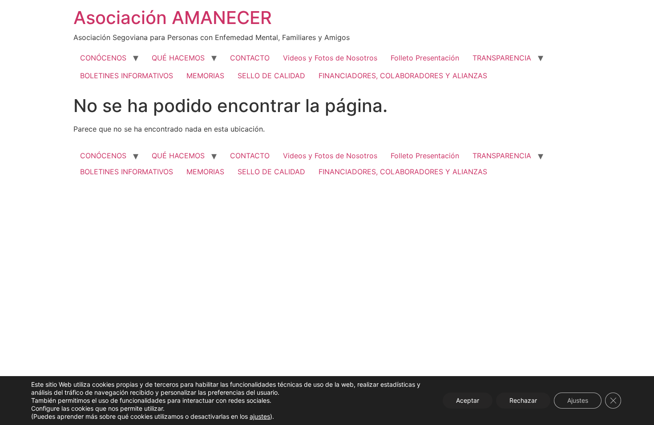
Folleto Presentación (425, 57)
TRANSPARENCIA (501, 57)
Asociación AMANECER (172, 17)
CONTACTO (250, 57)
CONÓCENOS (103, 57)
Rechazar (523, 400)
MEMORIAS (205, 75)
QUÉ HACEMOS (178, 57)
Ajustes (577, 400)
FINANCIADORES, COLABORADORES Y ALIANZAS (403, 75)
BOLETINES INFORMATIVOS (126, 75)
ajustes (260, 416)
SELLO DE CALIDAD (271, 75)
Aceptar (467, 400)
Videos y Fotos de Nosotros (330, 57)
